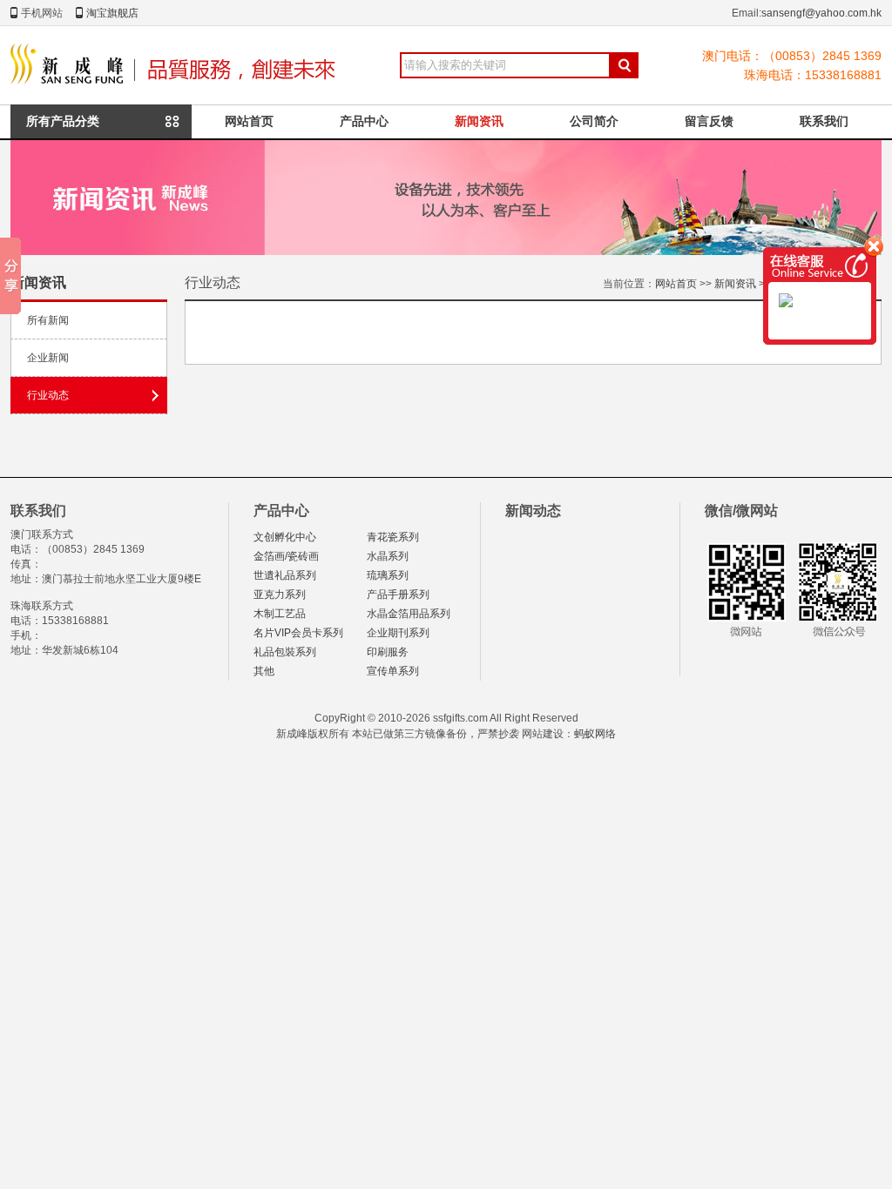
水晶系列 (388, 556)
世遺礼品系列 (284, 575)
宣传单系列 (393, 671)
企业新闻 (48, 358)
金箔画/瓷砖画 (286, 556)
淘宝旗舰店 (112, 13)
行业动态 (48, 395)
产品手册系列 (398, 594)
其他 (263, 671)
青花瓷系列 (393, 537)
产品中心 (364, 121)
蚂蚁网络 (595, 734)
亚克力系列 (279, 594)
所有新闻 (48, 320)
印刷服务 (388, 652)
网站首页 (249, 121)
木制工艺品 (279, 614)
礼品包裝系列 (284, 652)
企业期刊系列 (398, 633)
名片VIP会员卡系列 (298, 633)
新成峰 (176, 65)
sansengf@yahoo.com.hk (821, 13)
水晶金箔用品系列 (408, 614)
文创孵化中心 (284, 537)
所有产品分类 (62, 121)
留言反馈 (709, 121)
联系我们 (824, 121)
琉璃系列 (388, 575)
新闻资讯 (479, 121)
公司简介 (594, 121)
